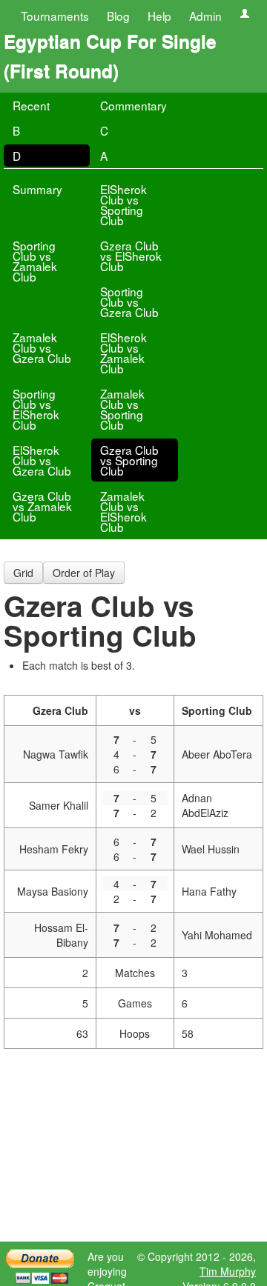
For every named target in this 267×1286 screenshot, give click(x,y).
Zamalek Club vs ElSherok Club (123, 511)
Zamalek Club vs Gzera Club (42, 347)
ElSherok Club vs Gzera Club (42, 460)
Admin (205, 15)
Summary (37, 189)
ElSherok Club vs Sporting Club (123, 204)
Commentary (133, 105)
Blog (118, 15)
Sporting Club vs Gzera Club (129, 301)
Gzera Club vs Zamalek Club (42, 505)
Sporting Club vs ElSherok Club (36, 409)
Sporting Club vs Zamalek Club (35, 260)
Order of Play (84, 572)
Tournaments (55, 15)
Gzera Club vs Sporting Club (129, 460)
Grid (23, 572)
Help (159, 15)
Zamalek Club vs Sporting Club (122, 409)
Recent (31, 105)
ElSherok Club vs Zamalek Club (123, 352)
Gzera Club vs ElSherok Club (131, 255)
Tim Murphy (228, 1271)
